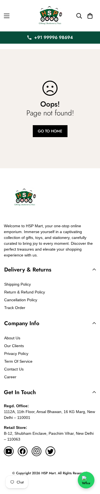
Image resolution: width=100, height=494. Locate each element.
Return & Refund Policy (24, 292)
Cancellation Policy (20, 300)
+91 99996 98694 (53, 37)
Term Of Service (18, 361)
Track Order (14, 307)
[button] (90, 16)
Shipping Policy (17, 284)
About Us (12, 338)
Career (10, 377)
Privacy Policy (16, 353)
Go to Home (50, 131)
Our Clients (14, 346)
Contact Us (14, 369)
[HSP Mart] (50, 15)
